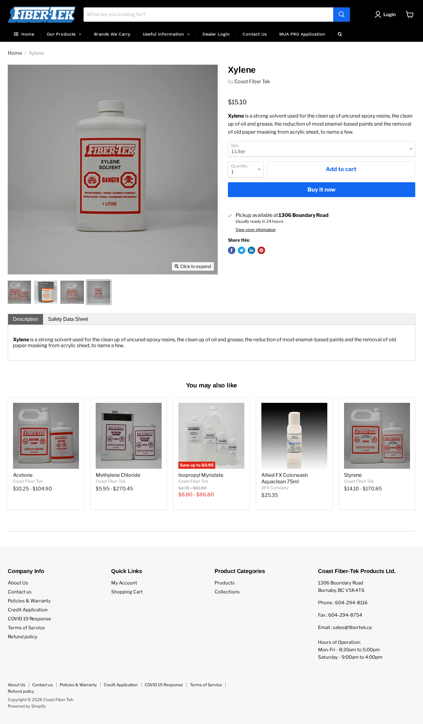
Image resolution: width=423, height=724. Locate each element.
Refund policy (22, 637)
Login (389, 14)
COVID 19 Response (29, 619)
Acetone (23, 475)
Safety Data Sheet (68, 319)
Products (225, 583)
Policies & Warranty (29, 601)
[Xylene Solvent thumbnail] (19, 292)
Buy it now (321, 189)
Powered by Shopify (27, 706)
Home (15, 53)
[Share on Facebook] (231, 250)
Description (25, 319)
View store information (256, 230)
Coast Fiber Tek (252, 81)
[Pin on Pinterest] (261, 250)
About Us (18, 583)
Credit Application (28, 610)
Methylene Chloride (118, 475)
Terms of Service (26, 628)
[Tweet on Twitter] (241, 250)
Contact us (20, 592)
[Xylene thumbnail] (45, 292)
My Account (124, 583)
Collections (227, 592)
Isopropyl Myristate (200, 475)
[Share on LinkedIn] (251, 250)
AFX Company (275, 487)
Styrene (353, 475)
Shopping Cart (127, 592)
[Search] (341, 14)
